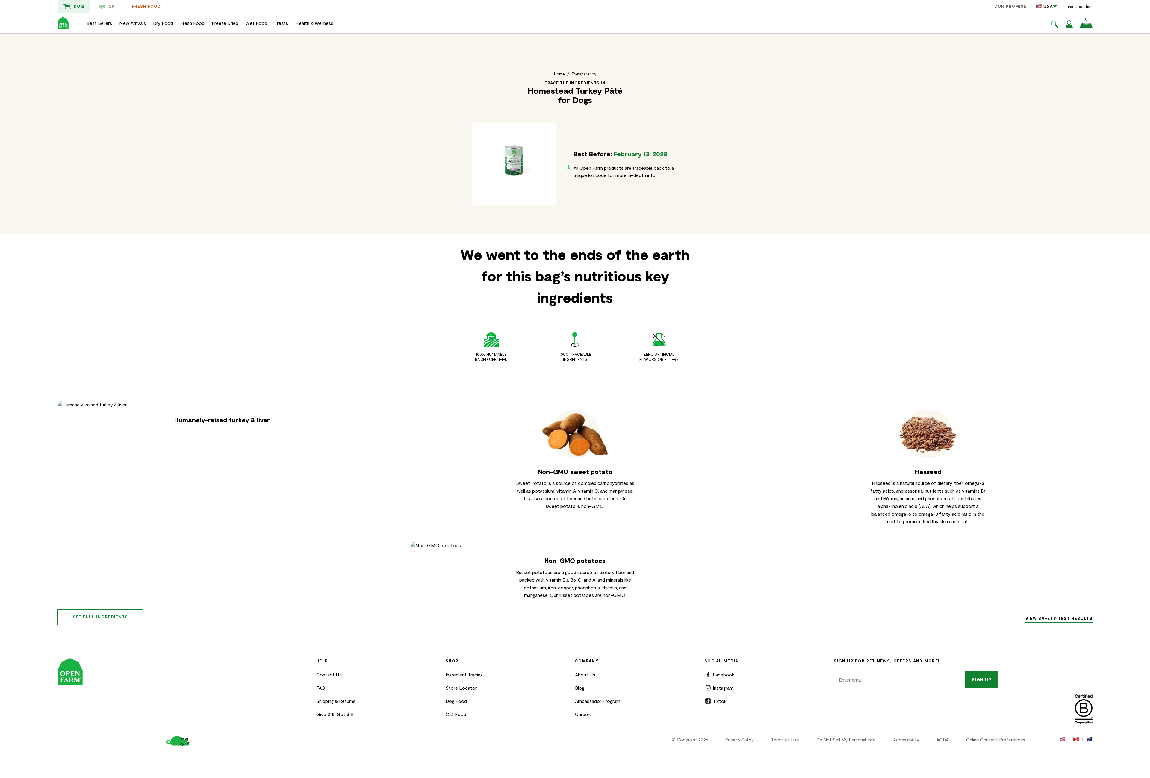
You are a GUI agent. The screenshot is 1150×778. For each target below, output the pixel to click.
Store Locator (461, 688)
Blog (579, 688)
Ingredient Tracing (464, 674)
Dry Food (163, 23)
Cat (112, 6)
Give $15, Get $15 (335, 714)
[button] (1054, 25)
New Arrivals (132, 23)
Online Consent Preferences (995, 739)
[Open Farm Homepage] (63, 23)
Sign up (982, 679)
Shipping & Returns (335, 701)
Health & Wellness (314, 23)
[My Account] (1069, 26)
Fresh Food (146, 6)
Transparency (583, 74)
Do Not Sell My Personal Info (846, 739)
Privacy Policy (739, 739)
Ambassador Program (597, 701)
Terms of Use (785, 739)
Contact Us (329, 674)
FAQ (320, 688)
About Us (585, 674)
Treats (281, 23)
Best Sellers (99, 23)
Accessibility (906, 739)
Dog (79, 6)
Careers (583, 714)
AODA (942, 739)
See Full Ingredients (100, 616)
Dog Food (456, 701)
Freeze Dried (225, 23)
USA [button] (1048, 6)
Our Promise (1010, 6)
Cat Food (456, 714)
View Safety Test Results (1058, 618)
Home (559, 74)
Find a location (1079, 6)
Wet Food (256, 23)
